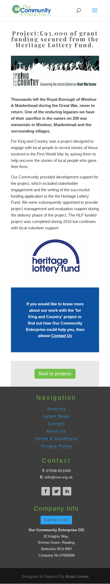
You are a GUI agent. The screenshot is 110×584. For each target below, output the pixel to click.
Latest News (56, 416)
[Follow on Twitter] (56, 491)
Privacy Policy (56, 446)
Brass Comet (77, 576)
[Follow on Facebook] (45, 491)
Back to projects (55, 374)
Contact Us (61, 335)
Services (56, 408)
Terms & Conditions (56, 438)
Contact (56, 423)
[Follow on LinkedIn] (67, 491)
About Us (56, 431)
